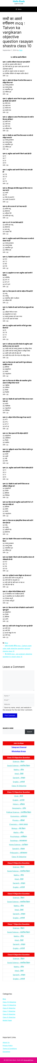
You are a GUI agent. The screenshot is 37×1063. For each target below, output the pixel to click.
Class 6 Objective (9, 1008)
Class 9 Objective (9, 1017)
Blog (6, 643)
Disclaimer (6, 1052)
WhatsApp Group (19, 751)
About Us (6, 1042)
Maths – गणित (19, 770)
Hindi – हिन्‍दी (19, 774)
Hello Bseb (19, 1)
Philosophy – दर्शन (16, 853)
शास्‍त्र (25, 853)
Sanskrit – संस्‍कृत (19, 778)
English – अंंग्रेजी (19, 782)
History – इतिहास (19, 804)
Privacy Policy (8, 1045)
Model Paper (7, 1020)
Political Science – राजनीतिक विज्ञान (18, 812)
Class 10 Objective (19, 786)
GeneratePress (28, 1060)
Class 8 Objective (9, 1014)
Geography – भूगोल (19, 808)
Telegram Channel (18, 747)
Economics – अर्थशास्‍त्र (19, 816)
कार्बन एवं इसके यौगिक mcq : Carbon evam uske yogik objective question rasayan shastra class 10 (17, 648)
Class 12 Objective (9, 1005)
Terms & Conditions (10, 1049)
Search (29, 732)
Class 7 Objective (9, 1011)
